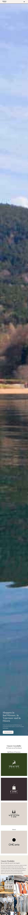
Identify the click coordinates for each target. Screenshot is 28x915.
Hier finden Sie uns (8, 732)
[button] (24, 1)
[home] (4, 2)
